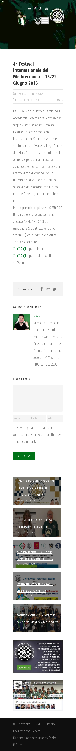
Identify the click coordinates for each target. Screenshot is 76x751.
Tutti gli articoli (25, 99)
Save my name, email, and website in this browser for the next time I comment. (38, 434)
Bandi (37, 99)
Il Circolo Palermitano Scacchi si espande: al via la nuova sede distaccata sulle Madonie (35, 488)
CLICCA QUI (20, 248)
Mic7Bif (39, 94)
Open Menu (45, 20)
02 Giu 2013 (22, 94)
